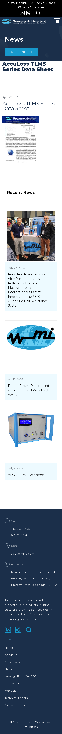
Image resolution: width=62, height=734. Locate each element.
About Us (11, 654)
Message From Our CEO (18, 676)
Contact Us (12, 683)
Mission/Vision (14, 662)
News (8, 669)
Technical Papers (16, 697)
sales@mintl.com (22, 553)
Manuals (10, 690)
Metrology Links (15, 705)
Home (9, 647)
